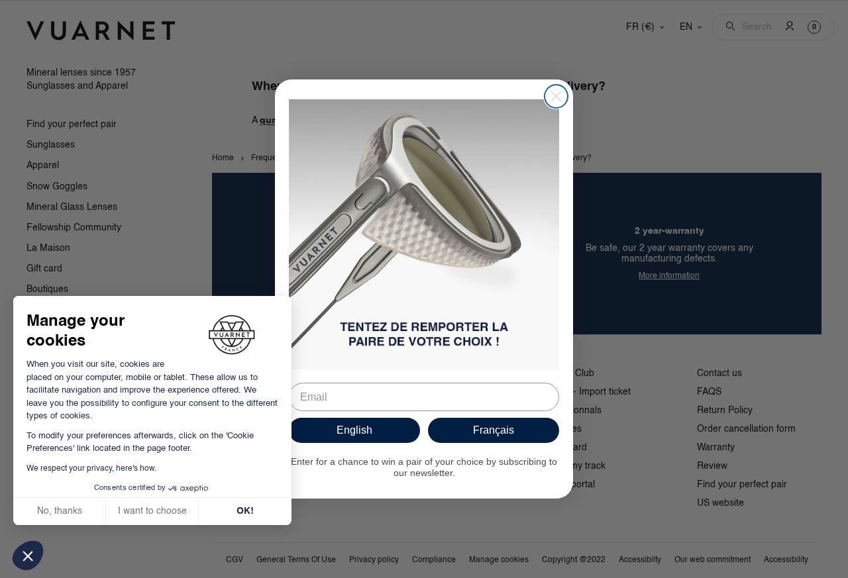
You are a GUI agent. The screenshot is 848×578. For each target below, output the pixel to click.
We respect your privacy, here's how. (91, 469)
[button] (28, 555)
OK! (245, 511)
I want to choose (152, 511)
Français (493, 430)
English (354, 430)
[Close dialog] (556, 96)
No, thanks (59, 511)
